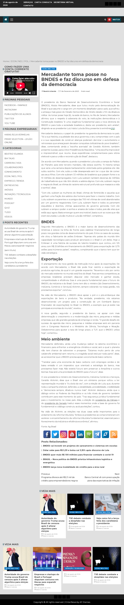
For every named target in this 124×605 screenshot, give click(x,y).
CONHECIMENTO (13, 172)
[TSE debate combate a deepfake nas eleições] (80, 504)
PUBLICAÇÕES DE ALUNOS (17, 114)
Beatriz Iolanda (49, 91)
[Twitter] (55, 434)
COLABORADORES (13, 167)
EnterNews (70, 602)
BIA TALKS (9, 158)
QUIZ (7, 208)
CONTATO (28, 5)
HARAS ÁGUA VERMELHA (16, 135)
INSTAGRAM (10, 110)
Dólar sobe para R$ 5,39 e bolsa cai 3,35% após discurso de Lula (76, 450)
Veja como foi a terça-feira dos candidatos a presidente (108, 521)
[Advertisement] (62, 42)
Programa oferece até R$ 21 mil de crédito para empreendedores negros (59, 477)
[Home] (5, 19)
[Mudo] (30, 93)
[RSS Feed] (114, 434)
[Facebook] (47, 434)
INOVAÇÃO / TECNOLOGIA (17, 194)
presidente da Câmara (106, 400)
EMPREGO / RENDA (14, 181)
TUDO (7, 212)
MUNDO (8, 199)
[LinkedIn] (80, 434)
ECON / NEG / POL (49, 69)
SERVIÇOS (28, 2)
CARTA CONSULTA (43, 2)
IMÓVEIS (8, 190)
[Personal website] (105, 434)
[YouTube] (72, 434)
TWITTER (9, 119)
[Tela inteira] (34, 93)
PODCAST (9, 203)
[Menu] (11, 20)
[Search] (105, 19)
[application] (20, 85)
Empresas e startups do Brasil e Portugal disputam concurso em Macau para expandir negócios (20, 242)
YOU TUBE (9, 123)
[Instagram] (64, 434)
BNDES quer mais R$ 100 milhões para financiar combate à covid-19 (78, 455)
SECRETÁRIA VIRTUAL (64, 2)
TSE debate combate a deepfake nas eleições (80, 521)
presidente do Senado (56, 403)
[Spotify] (89, 434)
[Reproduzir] (7, 93)
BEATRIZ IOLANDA (13, 154)
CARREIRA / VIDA (12, 163)
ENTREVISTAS (11, 185)
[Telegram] (97, 434)
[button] (11, 20)
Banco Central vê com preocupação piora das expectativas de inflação (102, 477)
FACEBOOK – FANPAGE (15, 105)
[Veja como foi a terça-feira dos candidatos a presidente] (108, 504)
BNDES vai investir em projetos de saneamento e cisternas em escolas (80, 446)
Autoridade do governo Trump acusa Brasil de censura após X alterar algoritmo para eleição (19, 231)
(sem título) (10, 250)
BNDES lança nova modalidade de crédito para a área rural (73, 467)
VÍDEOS (8, 217)
